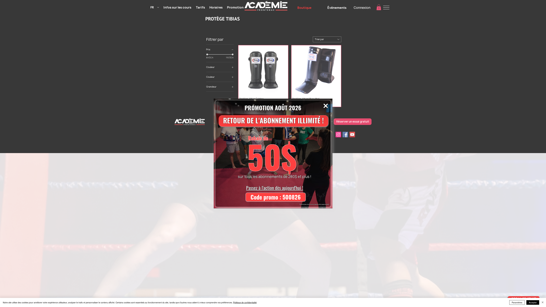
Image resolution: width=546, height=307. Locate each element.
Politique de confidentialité (245, 302)
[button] (325, 105)
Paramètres (517, 302)
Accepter (533, 302)
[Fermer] (542, 302)
